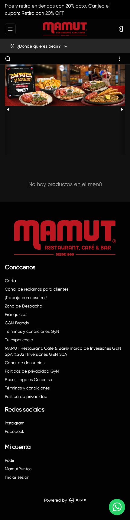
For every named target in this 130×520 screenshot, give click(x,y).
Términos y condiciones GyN (32, 331)
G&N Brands (17, 322)
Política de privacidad (26, 396)
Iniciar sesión (17, 477)
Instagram (14, 423)
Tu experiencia (19, 339)
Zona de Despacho (23, 306)
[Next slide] (121, 110)
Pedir (9, 460)
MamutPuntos (18, 468)
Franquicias (16, 314)
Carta (10, 280)
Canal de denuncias (24, 362)
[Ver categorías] (119, 58)
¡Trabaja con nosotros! (26, 297)
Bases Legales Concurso (28, 379)
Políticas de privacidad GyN (32, 371)
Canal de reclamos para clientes (36, 289)
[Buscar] (8, 59)
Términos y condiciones (27, 388)
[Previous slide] (8, 110)
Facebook (14, 431)
